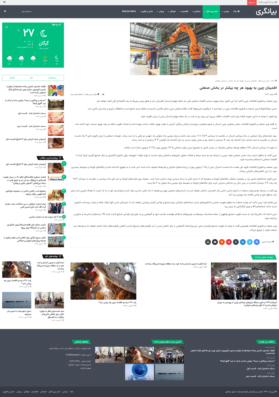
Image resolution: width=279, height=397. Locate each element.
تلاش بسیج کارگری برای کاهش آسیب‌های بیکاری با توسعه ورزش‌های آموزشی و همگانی (25, 239)
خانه (235, 11)
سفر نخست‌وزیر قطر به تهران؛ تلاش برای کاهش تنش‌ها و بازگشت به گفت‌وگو (52, 314)
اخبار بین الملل (212, 11)
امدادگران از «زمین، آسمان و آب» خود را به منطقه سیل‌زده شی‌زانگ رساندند (176, 263)
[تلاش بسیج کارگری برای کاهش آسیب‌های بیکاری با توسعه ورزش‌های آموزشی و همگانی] (56, 241)
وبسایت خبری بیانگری (234, 391)
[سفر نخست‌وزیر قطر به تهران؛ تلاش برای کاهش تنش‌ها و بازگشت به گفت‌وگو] (49, 300)
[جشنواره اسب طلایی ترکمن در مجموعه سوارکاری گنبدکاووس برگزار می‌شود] (56, 195)
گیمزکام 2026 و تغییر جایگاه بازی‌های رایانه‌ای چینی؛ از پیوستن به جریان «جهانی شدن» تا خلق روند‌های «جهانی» (247, 304)
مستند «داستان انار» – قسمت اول (32, 113)
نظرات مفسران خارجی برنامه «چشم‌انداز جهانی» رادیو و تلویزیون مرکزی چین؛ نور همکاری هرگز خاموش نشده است (26, 89)
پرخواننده (52, 77)
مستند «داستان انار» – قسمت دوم (31, 126)
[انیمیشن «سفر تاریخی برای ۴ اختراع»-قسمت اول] (56, 143)
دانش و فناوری (147, 11)
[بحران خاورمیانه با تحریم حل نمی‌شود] (16, 300)
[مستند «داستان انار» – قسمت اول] (56, 117)
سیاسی (226, 11)
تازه (31, 77)
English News (129, 11)
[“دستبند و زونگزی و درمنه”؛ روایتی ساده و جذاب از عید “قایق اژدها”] (56, 104)
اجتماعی (197, 11)
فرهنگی (173, 11)
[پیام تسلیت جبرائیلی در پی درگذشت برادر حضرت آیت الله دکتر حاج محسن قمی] (56, 208)
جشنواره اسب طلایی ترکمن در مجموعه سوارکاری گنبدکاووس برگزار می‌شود (26, 193)
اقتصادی (184, 11)
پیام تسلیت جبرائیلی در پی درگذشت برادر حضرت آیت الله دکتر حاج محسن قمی (25, 205)
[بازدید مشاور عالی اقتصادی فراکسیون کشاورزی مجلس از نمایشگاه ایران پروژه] (56, 228)
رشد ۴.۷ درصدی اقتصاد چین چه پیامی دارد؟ (117, 302)
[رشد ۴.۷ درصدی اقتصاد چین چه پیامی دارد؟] (103, 281)
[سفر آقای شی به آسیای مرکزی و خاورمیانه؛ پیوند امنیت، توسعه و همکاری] (139, 372)
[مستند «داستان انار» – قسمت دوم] (56, 130)
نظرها (12, 77)
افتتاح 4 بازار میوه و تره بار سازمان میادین (46, 216)
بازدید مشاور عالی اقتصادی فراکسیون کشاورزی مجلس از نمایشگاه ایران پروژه (26, 226)
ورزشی (161, 11)
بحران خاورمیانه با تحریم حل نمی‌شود (19, 313)
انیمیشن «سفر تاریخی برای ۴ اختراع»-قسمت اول (26, 139)
